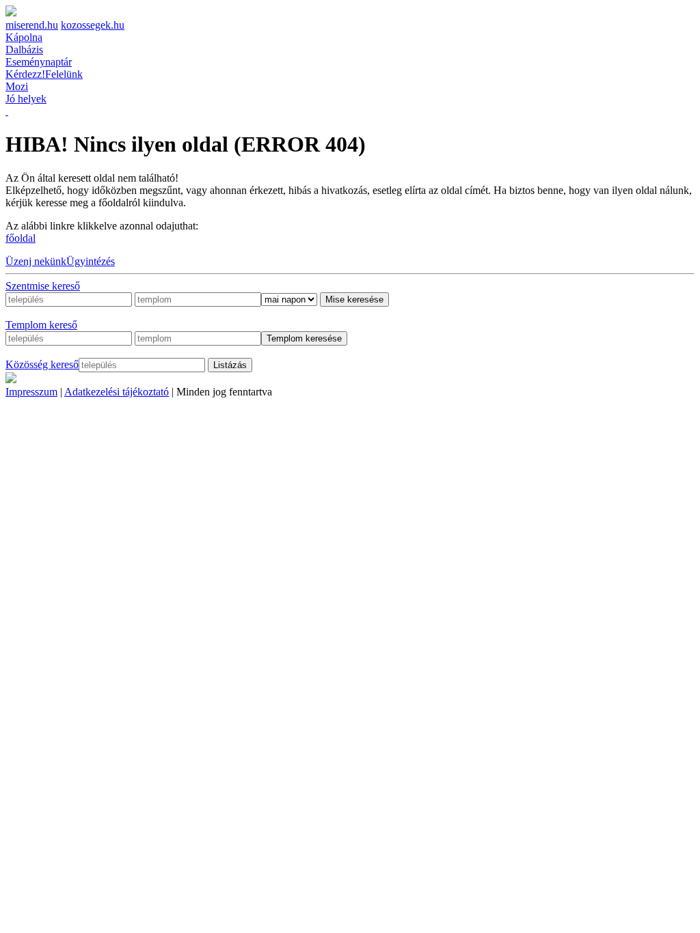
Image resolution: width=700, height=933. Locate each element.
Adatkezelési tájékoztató (116, 392)
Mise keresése (354, 299)
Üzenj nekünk (35, 261)
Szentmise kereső (42, 286)
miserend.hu (31, 25)
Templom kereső (41, 325)
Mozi (16, 86)
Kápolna (23, 37)
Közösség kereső (42, 364)
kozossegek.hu (92, 25)
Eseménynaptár (38, 62)
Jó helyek (25, 99)
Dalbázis (24, 49)
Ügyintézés (90, 261)
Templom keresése (304, 338)
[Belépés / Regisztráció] (6, 111)
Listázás (230, 365)
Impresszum (31, 392)
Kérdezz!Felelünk (44, 74)
